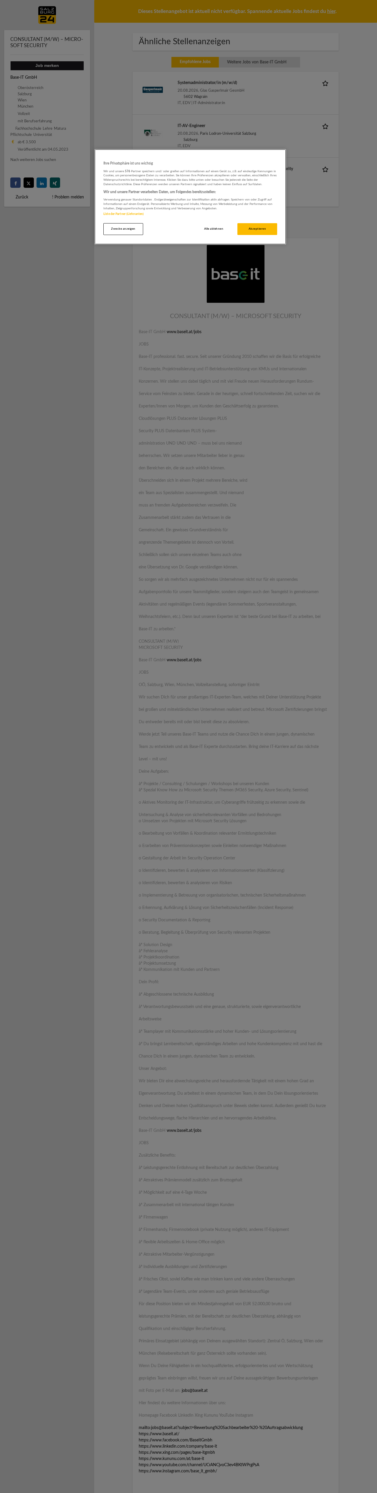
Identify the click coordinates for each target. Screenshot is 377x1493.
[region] (190, 196)
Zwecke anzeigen (123, 228)
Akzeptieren (257, 228)
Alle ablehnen (213, 228)
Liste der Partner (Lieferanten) (123, 214)
